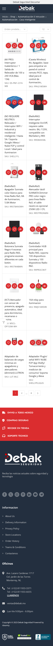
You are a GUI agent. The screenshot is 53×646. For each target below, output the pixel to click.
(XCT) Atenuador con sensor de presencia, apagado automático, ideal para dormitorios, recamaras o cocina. (14, 309)
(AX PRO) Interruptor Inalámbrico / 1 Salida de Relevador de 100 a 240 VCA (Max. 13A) (14, 69)
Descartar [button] (35, 2)
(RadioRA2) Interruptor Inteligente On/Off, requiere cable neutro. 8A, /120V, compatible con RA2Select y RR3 (38, 126)
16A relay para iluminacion (36, 301)
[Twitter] (10, 494)
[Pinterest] (23, 494)
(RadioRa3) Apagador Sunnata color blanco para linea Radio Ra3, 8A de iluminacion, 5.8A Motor (14, 194)
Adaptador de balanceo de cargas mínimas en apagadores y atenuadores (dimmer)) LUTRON (14, 364)
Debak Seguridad (25, 622)
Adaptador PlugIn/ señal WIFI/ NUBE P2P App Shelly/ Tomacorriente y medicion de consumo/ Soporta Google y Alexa (38, 366)
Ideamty (6, 625)
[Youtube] (35, 494)
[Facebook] (4, 494)
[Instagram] (17, 494)
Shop (12, 16)
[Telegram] (41, 494)
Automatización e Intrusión (31, 16)
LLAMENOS (13, 595)
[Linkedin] (29, 494)
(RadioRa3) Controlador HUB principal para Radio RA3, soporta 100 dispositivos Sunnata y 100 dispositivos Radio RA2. (38, 254)
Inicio (5, 16)
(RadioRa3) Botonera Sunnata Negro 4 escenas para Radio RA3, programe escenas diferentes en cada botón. (14, 252)
